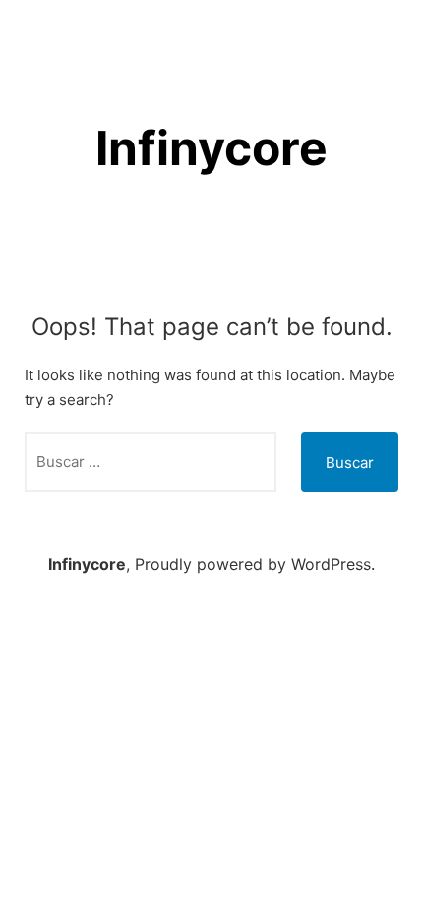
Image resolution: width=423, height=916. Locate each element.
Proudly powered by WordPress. (255, 564)
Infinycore (211, 148)
